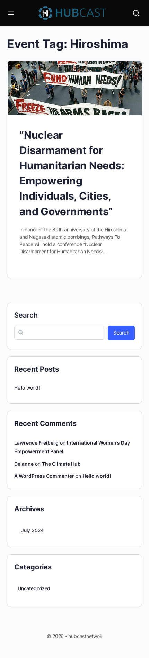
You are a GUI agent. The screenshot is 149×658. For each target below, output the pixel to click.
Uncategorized (34, 588)
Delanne (24, 464)
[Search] (136, 13)
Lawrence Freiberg (36, 443)
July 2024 (32, 530)
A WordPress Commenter (44, 476)
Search (26, 315)
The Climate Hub (61, 464)
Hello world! (27, 388)
